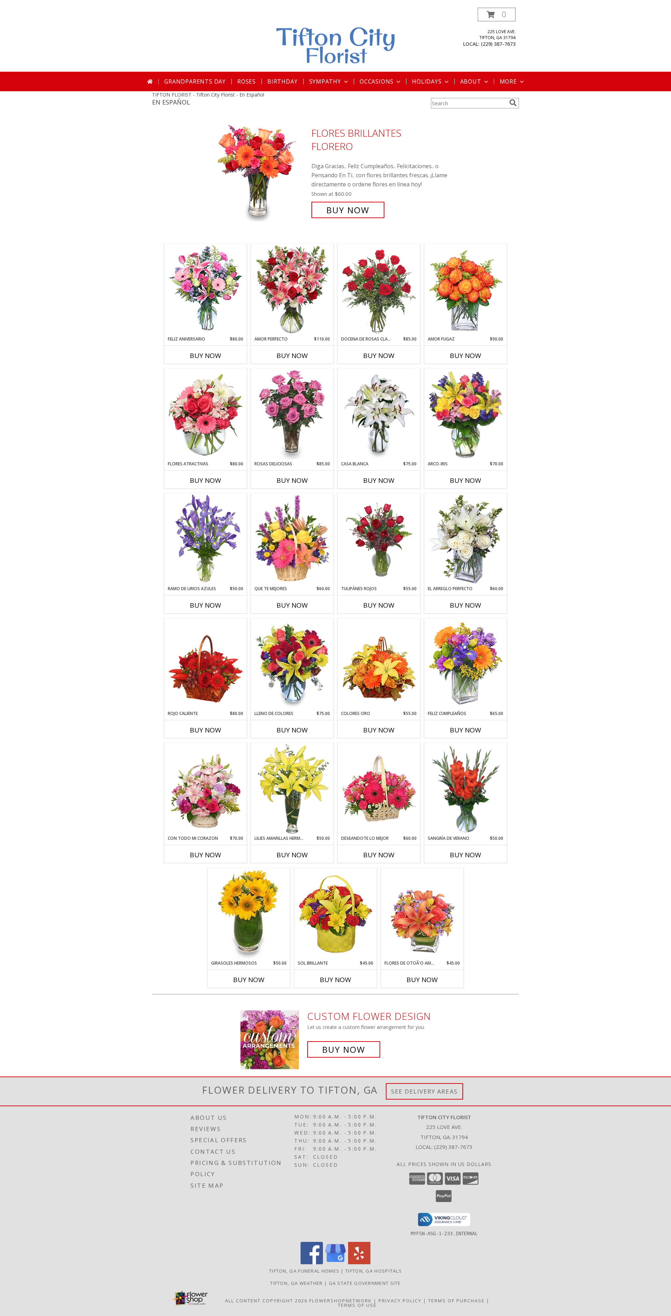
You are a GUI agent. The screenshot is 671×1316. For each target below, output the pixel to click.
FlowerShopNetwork (340, 1300)
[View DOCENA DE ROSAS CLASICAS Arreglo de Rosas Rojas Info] (379, 290)
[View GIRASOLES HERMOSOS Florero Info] (249, 914)
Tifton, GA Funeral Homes (304, 1271)
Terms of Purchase (456, 1300)
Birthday (282, 81)
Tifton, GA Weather (296, 1283)
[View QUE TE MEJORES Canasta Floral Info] (292, 539)
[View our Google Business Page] (335, 1262)
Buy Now (347, 210)
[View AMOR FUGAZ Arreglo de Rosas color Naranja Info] (466, 290)
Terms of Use (357, 1305)
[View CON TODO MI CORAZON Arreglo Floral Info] (206, 789)
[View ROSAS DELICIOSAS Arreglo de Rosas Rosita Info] (292, 414)
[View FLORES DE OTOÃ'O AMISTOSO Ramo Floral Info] (422, 914)
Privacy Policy (399, 1300)
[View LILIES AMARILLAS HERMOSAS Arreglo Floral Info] (292, 789)
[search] (513, 103)
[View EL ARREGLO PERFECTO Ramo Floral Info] (466, 539)
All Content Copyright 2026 (266, 1300)
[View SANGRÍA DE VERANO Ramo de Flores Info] (466, 789)
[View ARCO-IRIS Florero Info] (466, 414)
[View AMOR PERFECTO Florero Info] (292, 290)
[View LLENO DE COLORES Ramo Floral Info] (292, 664)
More (508, 81)
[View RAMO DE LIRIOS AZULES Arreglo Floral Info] (206, 539)
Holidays (426, 81)
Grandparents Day (195, 81)
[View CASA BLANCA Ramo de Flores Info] (379, 414)
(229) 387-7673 (498, 44)
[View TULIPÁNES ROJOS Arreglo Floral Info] (379, 539)
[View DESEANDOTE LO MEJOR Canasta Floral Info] (379, 789)
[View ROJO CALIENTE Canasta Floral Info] (206, 664)
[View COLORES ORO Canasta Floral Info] (379, 664)
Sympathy (325, 81)
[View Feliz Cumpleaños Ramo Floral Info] (466, 664)
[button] (496, 14)
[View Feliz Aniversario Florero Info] (206, 290)
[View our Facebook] (312, 1262)
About (470, 81)
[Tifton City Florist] (336, 39)
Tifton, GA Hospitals (373, 1271)
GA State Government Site (365, 1283)
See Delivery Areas (424, 1091)
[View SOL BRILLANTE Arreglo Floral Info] (336, 914)
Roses (246, 81)
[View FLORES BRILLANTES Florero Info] (261, 171)
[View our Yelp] (359, 1262)
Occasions (377, 81)
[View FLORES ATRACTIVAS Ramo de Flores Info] (206, 414)
